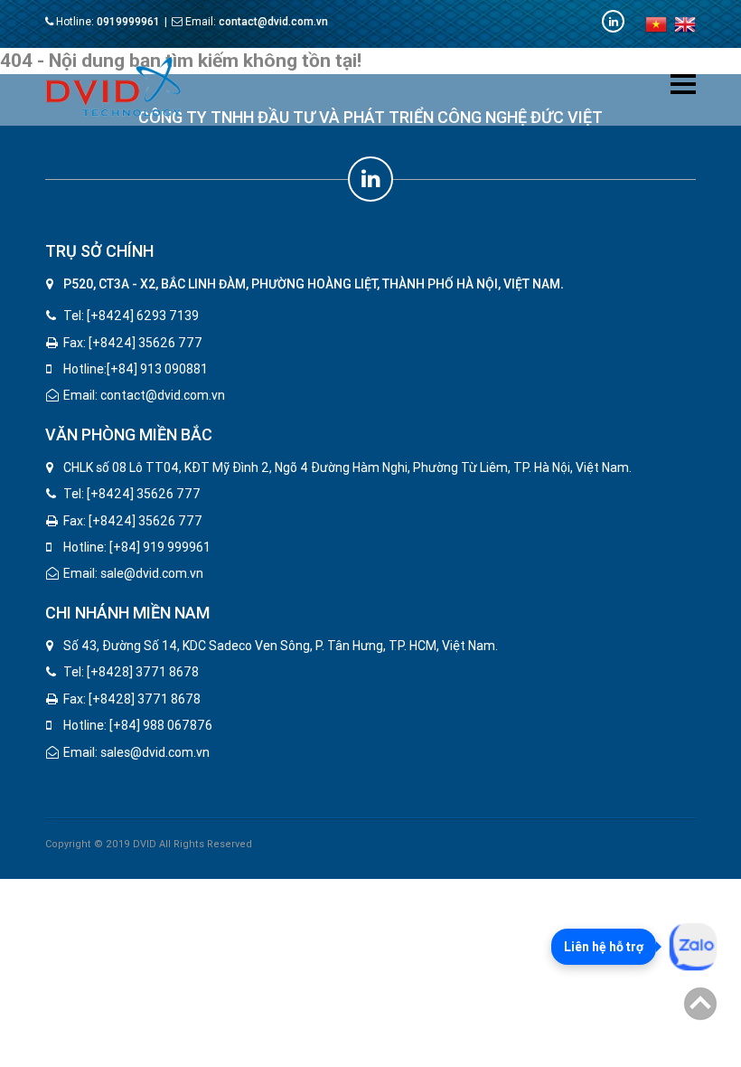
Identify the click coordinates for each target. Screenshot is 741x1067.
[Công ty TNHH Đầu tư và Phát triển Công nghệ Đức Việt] (113, 86)
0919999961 (128, 21)
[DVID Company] (613, 21)
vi (656, 24)
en (685, 24)
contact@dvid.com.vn (273, 21)
